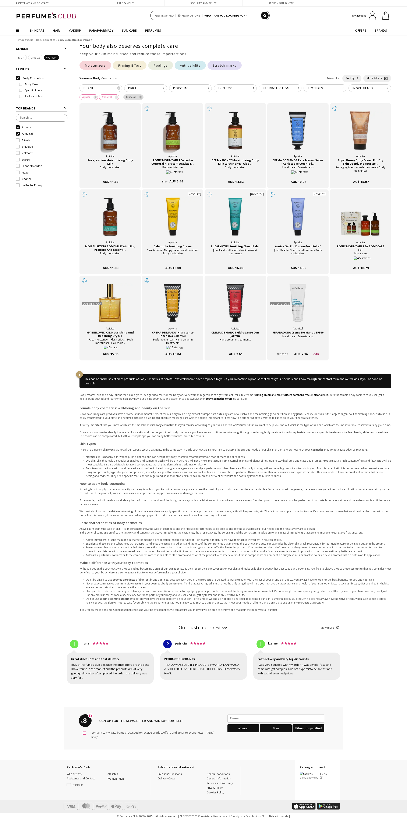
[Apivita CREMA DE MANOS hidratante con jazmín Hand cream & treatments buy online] (235, 346)
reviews (204, 627)
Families (22, 69)
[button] (84, 784)
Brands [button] (101, 88)
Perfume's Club (24, 39)
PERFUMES (153, 30)
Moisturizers (95, 65)
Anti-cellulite (190, 65)
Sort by (350, 78)
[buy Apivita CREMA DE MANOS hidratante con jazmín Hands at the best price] (235, 307)
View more (328, 627)
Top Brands (25, 108)
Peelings (160, 65)
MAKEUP (74, 30)
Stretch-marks (224, 65)
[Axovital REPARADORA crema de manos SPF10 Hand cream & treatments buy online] (298, 346)
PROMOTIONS (190, 15)
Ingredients (362, 88)
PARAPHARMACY (101, 30)
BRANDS (381, 30)
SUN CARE (129, 30)
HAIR (56, 30)
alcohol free (321, 395)
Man (21, 57)
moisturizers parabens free (293, 395)
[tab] (100, 88)
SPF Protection (276, 88)
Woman (51, 57)
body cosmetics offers (219, 399)
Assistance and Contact (32, 3)
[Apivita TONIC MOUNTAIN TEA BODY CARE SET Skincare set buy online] (360, 259)
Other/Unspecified (308, 728)
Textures (315, 88)
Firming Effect (129, 65)
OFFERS (360, 30)
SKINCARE (37, 30)
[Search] (265, 15)
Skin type (226, 88)
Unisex (35, 57)
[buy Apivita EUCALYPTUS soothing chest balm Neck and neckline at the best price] (235, 221)
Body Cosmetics (45, 39)
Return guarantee (281, 3)
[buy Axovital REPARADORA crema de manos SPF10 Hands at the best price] (298, 307)
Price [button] (132, 88)
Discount (181, 88)
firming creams (263, 395)
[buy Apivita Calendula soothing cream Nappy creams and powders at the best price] (173, 221)
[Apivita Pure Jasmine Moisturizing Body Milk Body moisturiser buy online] (110, 173)
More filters (375, 78)
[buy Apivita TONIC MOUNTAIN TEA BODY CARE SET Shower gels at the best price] (360, 221)
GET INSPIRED (164, 15)
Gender (22, 49)
